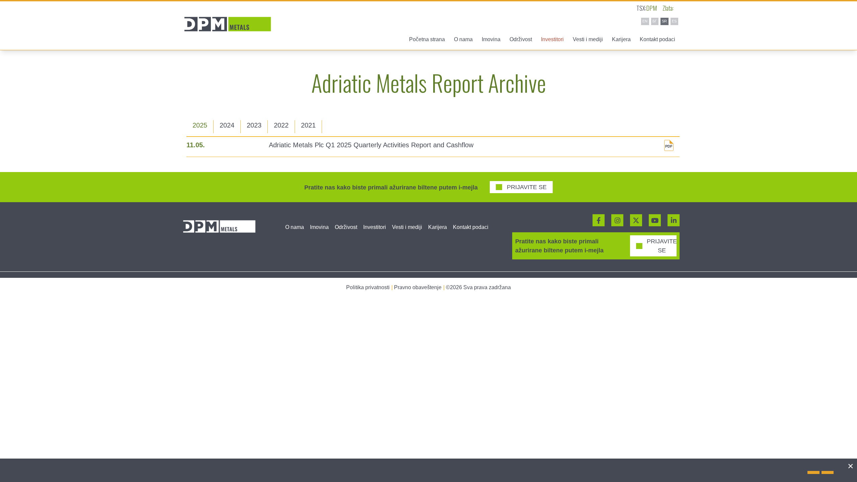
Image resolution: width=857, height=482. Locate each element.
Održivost (346, 227)
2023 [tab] (254, 125)
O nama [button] (463, 39)
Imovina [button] (491, 39)
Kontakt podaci (657, 39)
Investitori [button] (552, 39)
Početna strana (427, 39)
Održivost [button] (521, 39)
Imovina (319, 227)
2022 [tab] (281, 125)
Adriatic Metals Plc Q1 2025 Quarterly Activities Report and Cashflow (371, 145)
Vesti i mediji (407, 227)
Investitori (374, 227)
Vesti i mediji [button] (588, 39)
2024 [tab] (227, 125)
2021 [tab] (308, 125)
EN (644, 21)
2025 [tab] (199, 125)
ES (674, 21)
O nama (294, 227)
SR (664, 21)
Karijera (621, 39)
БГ (654, 21)
